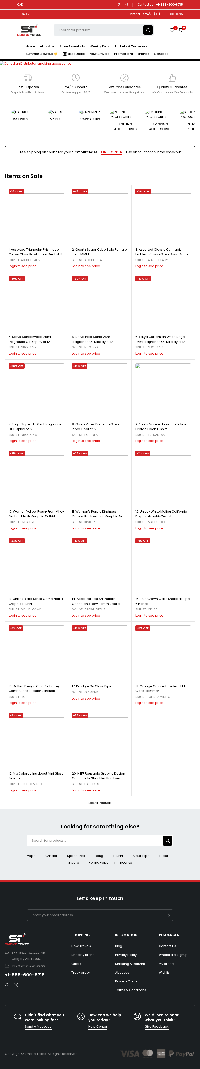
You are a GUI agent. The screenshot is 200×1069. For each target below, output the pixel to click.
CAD (20, 5)
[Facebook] (118, 4)
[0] (180, 30)
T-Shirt (118, 856)
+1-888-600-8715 (25, 975)
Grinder (51, 856)
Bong (99, 856)
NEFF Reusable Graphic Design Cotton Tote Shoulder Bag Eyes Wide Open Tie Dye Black (98, 778)
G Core (73, 863)
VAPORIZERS (70, 119)
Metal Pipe (141, 856)
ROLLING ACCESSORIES (105, 126)
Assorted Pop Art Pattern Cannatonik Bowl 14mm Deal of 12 (98, 601)
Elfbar (163, 856)
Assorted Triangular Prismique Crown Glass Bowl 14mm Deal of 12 (36, 252)
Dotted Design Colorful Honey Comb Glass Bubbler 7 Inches (34, 688)
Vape (31, 856)
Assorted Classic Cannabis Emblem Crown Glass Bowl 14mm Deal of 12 (161, 254)
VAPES (35, 119)
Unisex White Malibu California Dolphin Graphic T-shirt (161, 514)
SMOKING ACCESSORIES (140, 126)
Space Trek (76, 856)
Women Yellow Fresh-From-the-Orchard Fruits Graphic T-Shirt (36, 514)
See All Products (100, 803)
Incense (126, 863)
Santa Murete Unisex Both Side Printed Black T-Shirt (161, 426)
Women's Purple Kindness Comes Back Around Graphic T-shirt (97, 516)
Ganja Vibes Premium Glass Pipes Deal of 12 (95, 426)
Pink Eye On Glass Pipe (93, 686)
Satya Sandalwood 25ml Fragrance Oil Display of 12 (30, 339)
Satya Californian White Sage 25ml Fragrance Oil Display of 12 (160, 339)
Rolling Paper (99, 863)
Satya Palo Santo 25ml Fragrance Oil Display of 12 (92, 339)
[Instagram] (126, 4)
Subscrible (167, 915)
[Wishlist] (172, 30)
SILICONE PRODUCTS (175, 126)
